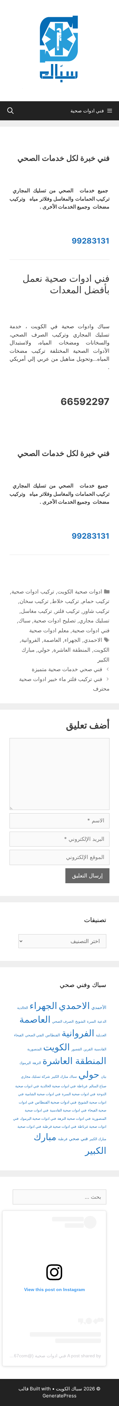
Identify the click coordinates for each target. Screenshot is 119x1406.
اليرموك (25, 1063)
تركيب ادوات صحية (32, 591)
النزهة (36, 1063)
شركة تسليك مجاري (35, 1077)
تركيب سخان (34, 601)
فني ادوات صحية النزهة (73, 1119)
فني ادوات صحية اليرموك (38, 1119)
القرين (88, 1049)
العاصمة (52, 640)
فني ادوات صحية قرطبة (59, 1127)
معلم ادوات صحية (49, 630)
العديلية (101, 1035)
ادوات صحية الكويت (79, 591)
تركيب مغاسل (36, 611)
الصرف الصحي (63, 1021)
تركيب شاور (96, 611)
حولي (44, 650)
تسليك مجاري (94, 620)
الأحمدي (98, 1007)
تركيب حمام (95, 601)
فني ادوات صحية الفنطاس (55, 1102)
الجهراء (72, 640)
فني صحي (78, 1138)
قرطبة (62, 1139)
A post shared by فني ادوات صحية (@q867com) (54, 1355)
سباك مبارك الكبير (64, 1077)
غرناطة (82, 1086)
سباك (24, 620)
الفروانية (30, 640)
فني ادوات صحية (90, 630)
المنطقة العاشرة (71, 650)
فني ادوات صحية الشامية (42, 1094)
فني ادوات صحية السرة (78, 1094)
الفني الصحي (34, 1035)
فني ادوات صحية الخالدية (58, 1086)
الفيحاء (18, 1035)
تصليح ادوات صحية (55, 620)
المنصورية (34, 1049)
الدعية (101, 1021)
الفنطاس (52, 1035)
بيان (103, 1077)
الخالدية (22, 1008)
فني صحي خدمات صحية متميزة (67, 669)
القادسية (100, 1049)
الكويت (101, 650)
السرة (91, 1021)
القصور (76, 1049)
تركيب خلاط (65, 601)
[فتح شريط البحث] (10, 110)
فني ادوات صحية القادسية (68, 1110)
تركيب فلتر (67, 611)
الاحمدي (93, 640)
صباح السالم (97, 1086)
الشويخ (80, 1021)
